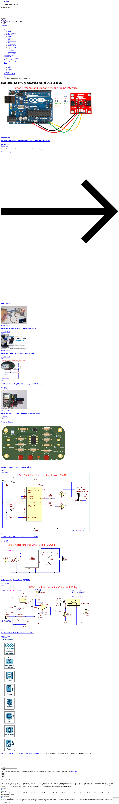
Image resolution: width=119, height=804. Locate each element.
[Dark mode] (3, 18)
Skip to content (5, 1)
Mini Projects (11, 50)
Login (2, 25)
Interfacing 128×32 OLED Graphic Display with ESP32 (21, 413)
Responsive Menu (5, 7)
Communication (12, 41)
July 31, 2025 (4, 470)
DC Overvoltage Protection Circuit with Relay (17, 633)
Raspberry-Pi (7, 56)
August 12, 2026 (5, 357)
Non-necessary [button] (5, 796)
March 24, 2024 (5, 583)
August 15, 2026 (5, 332)
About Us (22, 753)
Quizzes (6, 72)
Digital (9, 42)
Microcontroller (8, 59)
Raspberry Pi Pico (13, 58)
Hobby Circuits (12, 45)
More (5, 63)
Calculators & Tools (9, 74)
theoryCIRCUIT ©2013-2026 (9, 753)
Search (2, 766)
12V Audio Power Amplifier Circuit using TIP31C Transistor (22, 384)
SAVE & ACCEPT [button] (6, 802)
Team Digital (4, 146)
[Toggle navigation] (1, 27)
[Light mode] (1, 18)
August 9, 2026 (5, 387)
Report (6, 30)
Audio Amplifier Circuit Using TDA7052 (15, 580)
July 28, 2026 (4, 417)
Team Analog (4, 389)
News (9, 31)
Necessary (5, 790)
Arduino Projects (9, 55)
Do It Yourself (11, 44)
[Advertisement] (53, 287)
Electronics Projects (9, 34)
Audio (9, 38)
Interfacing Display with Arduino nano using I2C (18, 353)
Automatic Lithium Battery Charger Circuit (16, 467)
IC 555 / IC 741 (12, 47)
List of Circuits (12, 49)
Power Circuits (12, 52)
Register (6, 25)
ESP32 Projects (12, 61)
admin (2, 585)
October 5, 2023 (5, 636)
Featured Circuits (7, 422)
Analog (10, 36)
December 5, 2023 (6, 144)
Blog (9, 70)
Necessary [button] (3, 788)
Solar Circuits (11, 53)
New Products (12, 33)
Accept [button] (69, 771)
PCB (9, 66)
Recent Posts (5, 303)
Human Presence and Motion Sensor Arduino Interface (25, 140)
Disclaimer (29, 753)
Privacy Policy (38, 753)
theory (9, 67)
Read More (74, 771)
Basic (9, 39)
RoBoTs (10, 69)
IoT (9, 64)
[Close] (1, 764)
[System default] (5, 18)
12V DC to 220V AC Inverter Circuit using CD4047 (19, 537)
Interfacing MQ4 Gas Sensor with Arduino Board (18, 328)
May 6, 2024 (4, 540)
